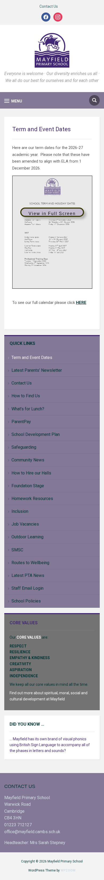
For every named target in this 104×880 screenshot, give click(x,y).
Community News (27, 459)
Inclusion (19, 511)
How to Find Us (25, 395)
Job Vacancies (25, 524)
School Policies (26, 601)
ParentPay (21, 421)
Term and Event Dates (31, 357)
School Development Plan (35, 434)
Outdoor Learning (27, 536)
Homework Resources (32, 498)
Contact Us (48, 6)
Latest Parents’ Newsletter (36, 370)
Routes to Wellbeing (30, 562)
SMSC (17, 549)
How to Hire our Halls (31, 473)
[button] (13, 101)
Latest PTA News (27, 575)
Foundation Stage (27, 485)
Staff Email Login (27, 588)
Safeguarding (23, 447)
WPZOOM (68, 870)
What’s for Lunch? (27, 408)
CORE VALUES (29, 637)
